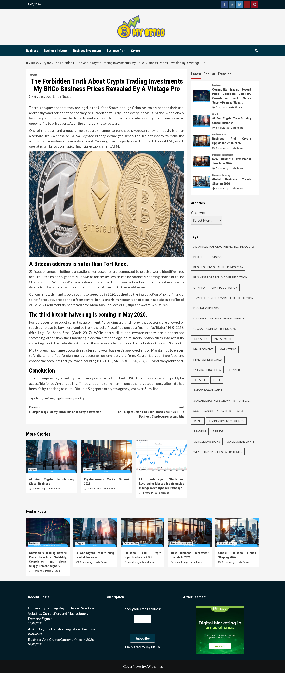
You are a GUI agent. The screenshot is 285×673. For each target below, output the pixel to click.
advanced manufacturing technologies (224, 246)
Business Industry (55, 50)
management (203, 349)
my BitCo (32, 63)
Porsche (199, 380)
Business (32, 50)
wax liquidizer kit (240, 441)
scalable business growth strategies (222, 400)
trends (218, 431)
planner (234, 369)
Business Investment (87, 50)
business (49, 398)
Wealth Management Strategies (217, 451)
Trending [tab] (224, 74)
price (217, 380)
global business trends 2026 (214, 328)
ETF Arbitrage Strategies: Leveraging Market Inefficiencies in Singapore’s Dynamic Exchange (161, 483)
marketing (228, 349)
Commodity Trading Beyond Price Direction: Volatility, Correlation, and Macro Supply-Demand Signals (61, 613)
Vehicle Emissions (206, 441)
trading (79, 398)
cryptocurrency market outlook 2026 (223, 298)
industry (200, 339)
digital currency (206, 308)
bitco (39, 398)
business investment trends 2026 (218, 267)
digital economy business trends (218, 318)
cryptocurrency (65, 398)
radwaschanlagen (207, 390)
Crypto (135, 50)
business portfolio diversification (220, 277)
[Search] (256, 50)
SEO (240, 410)
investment (222, 339)
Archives (198, 212)
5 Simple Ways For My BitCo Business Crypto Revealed (65, 409)
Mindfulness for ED (207, 359)
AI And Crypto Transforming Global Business (61, 629)
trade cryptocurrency (226, 421)
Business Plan (116, 50)
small (197, 421)
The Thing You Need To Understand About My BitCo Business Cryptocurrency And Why (150, 411)
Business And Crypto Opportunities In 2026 (61, 639)
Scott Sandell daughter (212, 410)
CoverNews (132, 666)
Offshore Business (207, 369)
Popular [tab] (209, 74)
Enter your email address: (142, 628)
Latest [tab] (196, 74)
